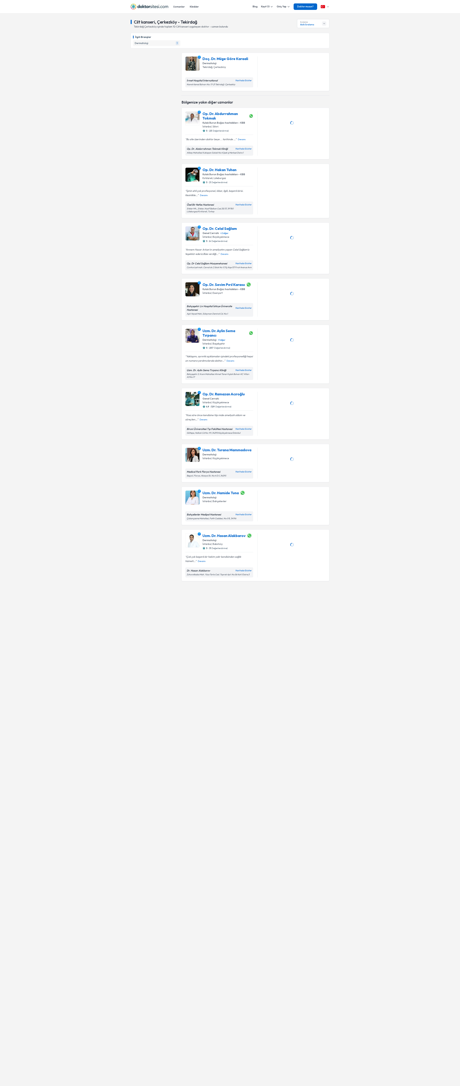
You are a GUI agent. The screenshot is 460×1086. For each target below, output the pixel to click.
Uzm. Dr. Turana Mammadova (227, 450)
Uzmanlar (179, 6)
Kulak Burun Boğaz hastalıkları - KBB (224, 122)
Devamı (242, 139)
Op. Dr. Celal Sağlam (220, 228)
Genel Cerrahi (211, 233)
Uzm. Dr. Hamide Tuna (221, 493)
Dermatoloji (209, 63)
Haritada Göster (244, 80)
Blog (255, 6)
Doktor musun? (305, 6)
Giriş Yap (281, 6)
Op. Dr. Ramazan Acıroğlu (224, 394)
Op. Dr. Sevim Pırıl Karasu (224, 284)
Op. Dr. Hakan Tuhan (219, 169)
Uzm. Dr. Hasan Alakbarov (224, 535)
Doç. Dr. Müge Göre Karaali (225, 58)
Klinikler (194, 6)
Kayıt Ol (265, 6)
